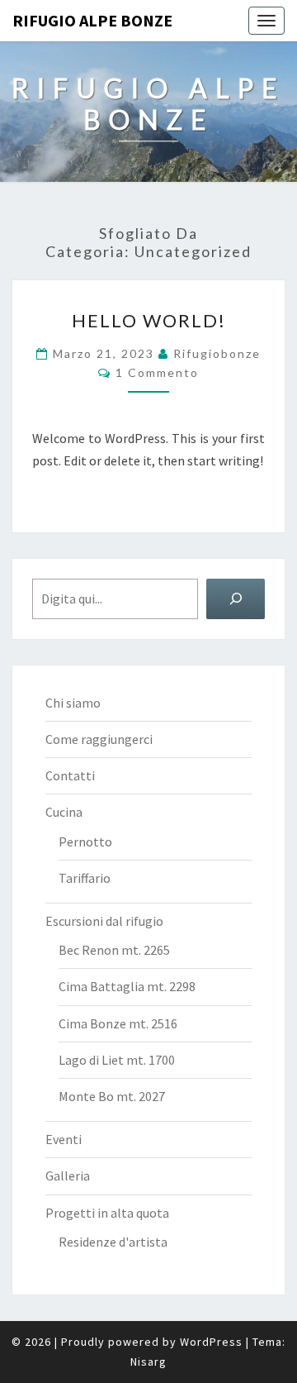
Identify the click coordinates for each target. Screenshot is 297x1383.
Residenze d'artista (113, 1241)
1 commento (157, 372)
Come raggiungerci (99, 739)
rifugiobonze (217, 353)
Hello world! (149, 320)
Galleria (67, 1175)
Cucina (63, 812)
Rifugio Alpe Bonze (92, 20)
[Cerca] (235, 599)
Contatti (70, 775)
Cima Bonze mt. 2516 (118, 1023)
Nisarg (148, 1361)
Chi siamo (73, 702)
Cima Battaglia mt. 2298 (127, 986)
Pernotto (85, 841)
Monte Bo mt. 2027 (112, 1096)
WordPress (211, 1341)
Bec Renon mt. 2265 (114, 950)
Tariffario (85, 878)
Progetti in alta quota (107, 1212)
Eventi (63, 1139)
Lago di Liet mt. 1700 (117, 1060)
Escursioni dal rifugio (104, 921)
